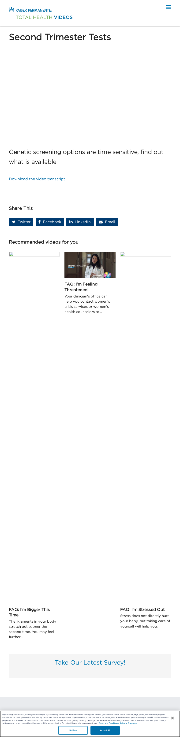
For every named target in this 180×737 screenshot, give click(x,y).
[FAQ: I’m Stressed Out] (145, 427)
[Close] (172, 718)
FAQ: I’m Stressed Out (142, 610)
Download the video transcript (37, 179)
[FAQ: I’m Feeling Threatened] (89, 265)
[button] (168, 7)
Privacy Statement (129, 723)
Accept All (105, 730)
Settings (73, 730)
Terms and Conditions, (109, 723)
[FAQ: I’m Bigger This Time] (34, 427)
